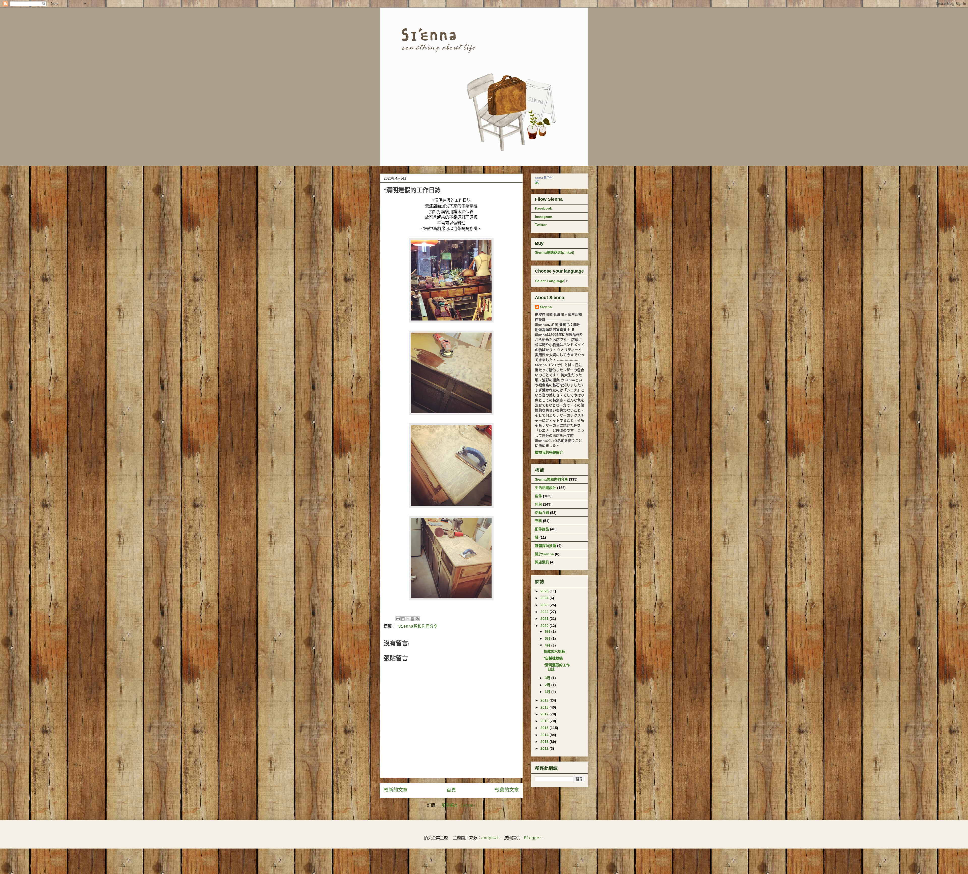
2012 (545, 748)
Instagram (543, 217)
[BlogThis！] (402, 618)
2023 (545, 605)
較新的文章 (396, 790)
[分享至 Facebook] (412, 618)
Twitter (541, 225)
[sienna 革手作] (537, 183)
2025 (545, 591)
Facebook (543, 208)
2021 (545, 619)
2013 (545, 742)
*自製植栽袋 (553, 658)
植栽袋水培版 (554, 651)
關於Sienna (544, 554)
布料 (538, 521)
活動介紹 (542, 513)
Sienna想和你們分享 (418, 626)
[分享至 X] (407, 618)
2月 (548, 685)
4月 (548, 645)
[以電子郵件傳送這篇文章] (398, 618)
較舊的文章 (507, 790)
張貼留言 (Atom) (458, 805)
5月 (548, 638)
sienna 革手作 (543, 177)
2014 (545, 735)
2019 (545, 700)
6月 (548, 631)
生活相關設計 (545, 488)
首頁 (451, 790)
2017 (545, 714)
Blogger (533, 838)
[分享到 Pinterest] (417, 618)
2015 (545, 728)
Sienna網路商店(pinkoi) (554, 252)
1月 (548, 692)
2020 (545, 626)
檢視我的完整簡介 (549, 452)
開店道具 (542, 562)
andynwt (490, 838)
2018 (545, 707)
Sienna (546, 307)
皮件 (538, 496)
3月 (548, 678)
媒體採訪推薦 (545, 546)
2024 (545, 598)
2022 (545, 612)
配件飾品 (542, 529)
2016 (545, 721)
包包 (538, 504)
